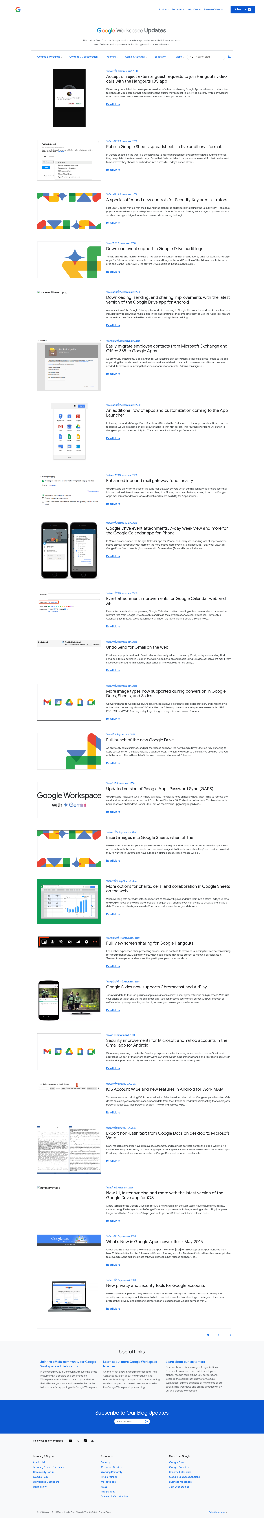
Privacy (102, 1512)
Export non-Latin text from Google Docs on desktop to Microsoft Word (167, 1136)
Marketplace (108, 1481)
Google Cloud (177, 1462)
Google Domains (179, 1467)
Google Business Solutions (184, 1477)
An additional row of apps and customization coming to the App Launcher (167, 413)
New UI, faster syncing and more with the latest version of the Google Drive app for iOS (164, 1195)
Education (161, 56)
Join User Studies (179, 1486)
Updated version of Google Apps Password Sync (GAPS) (159, 788)
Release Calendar (214, 9)
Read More (113, 104)
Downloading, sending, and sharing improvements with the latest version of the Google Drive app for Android (168, 300)
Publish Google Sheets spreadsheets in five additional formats (165, 146)
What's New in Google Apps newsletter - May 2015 (154, 1241)
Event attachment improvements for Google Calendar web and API (166, 601)
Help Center (194, 9)
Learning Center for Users (48, 1467)
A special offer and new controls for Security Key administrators (166, 199)
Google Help (40, 1477)
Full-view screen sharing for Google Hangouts (149, 943)
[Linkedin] (85, 1441)
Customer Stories (111, 1467)
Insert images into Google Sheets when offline (149, 837)
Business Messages (180, 1481)
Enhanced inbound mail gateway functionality (149, 480)
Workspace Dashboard (46, 1481)
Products (163, 9)
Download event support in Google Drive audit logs (154, 248)
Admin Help (39, 1462)
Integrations (108, 1491)
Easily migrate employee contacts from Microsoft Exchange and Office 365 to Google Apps (166, 348)
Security (106, 1462)
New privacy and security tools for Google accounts (155, 1285)
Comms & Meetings (49, 56)
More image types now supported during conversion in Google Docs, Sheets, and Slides (166, 694)
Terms (108, 1512)
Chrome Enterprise (180, 1472)
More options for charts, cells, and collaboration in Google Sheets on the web (168, 889)
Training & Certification (114, 1496)
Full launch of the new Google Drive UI (142, 740)
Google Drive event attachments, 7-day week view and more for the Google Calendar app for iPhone (167, 531)
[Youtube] (70, 1441)
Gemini (112, 56)
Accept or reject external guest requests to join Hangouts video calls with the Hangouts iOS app (166, 79)
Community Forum (43, 1472)
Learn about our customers (185, 1362)
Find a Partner (109, 1477)
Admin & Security (136, 56)
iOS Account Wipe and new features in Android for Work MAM (165, 1089)
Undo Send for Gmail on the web (137, 647)
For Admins (178, 9)
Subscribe (242, 9)
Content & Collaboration (84, 56)
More (180, 56)
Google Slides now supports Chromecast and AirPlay (156, 987)
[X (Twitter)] (77, 1441)
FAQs (104, 1486)
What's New (40, 1486)
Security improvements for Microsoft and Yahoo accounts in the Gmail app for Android (166, 1043)
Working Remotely (111, 1472)
